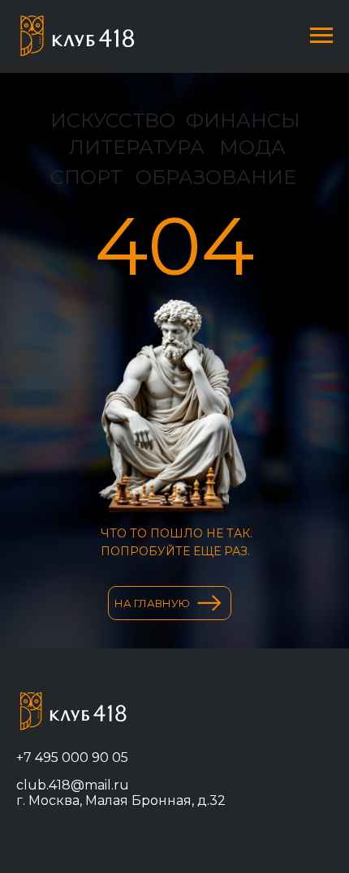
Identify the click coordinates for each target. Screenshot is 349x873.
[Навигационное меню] (321, 36)
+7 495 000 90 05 (72, 757)
